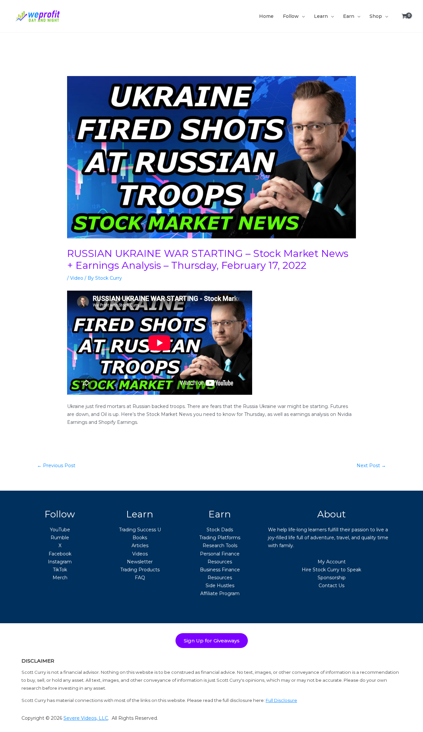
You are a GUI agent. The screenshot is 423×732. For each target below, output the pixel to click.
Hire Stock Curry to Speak (331, 570)
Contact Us (331, 586)
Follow (291, 16)
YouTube (60, 530)
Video (76, 278)
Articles (140, 546)
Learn (321, 16)
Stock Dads (220, 530)
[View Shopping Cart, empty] (404, 16)
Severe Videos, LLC (85, 718)
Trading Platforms (219, 538)
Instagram (60, 562)
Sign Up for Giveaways (212, 640)
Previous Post (56, 465)
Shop (375, 16)
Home (266, 16)
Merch (60, 578)
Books (140, 538)
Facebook (60, 554)
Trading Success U (140, 530)
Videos (140, 554)
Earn (348, 16)
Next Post (371, 465)
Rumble (60, 538)
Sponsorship (332, 578)
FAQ (140, 578)
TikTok (60, 570)
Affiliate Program (220, 593)
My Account (332, 562)
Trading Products (140, 570)
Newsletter (140, 562)
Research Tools (220, 546)
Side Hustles (220, 586)
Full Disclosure (281, 700)
